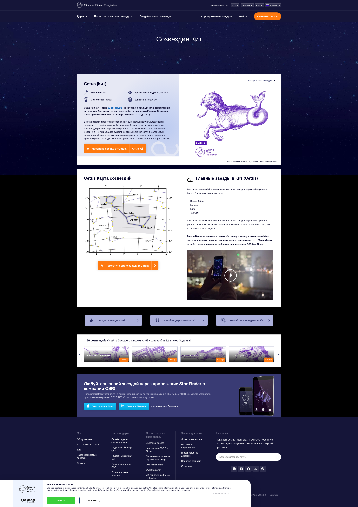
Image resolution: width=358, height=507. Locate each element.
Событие (246, 5)
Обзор (124, 359)
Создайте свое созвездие (155, 16)
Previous (79, 354)
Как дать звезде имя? (112, 320)
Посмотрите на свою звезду (111, 16)
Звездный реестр (155, 443)
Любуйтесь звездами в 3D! (246, 320)
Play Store (148, 397)
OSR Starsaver (153, 470)
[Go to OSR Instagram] (234, 469)
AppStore (131, 397)
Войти (243, 16)
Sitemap (274, 495)
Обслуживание (217, 5)
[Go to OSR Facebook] (248, 469)
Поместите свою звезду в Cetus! (127, 265)
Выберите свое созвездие (260, 80)
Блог (234, 5)
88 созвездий (115, 107)
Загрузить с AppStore (102, 406)
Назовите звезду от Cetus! (117, 148)
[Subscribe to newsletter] (277, 457)
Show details (219, 493)
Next (278, 354)
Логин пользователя (191, 439)
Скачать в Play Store (136, 406)
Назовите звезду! (267, 16)
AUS (258, 5)
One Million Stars (154, 464)
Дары (80, 16)
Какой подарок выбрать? (180, 320)
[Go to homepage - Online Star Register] (97, 5)
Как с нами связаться (88, 444)
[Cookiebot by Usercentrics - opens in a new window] (28, 501)
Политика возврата (191, 461)
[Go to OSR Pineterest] (263, 469)
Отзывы (81, 463)
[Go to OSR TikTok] (241, 469)
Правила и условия (256, 495)
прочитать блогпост (167, 406)
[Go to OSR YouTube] (255, 469)
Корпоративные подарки (216, 16)
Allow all (61, 500)
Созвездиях (187, 466)
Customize (92, 500)
